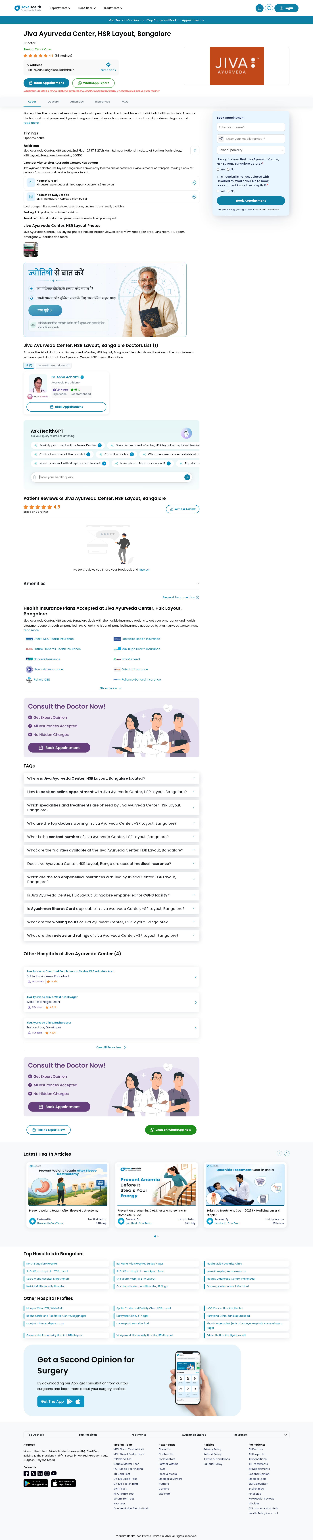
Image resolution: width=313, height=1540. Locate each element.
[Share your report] (34, 477)
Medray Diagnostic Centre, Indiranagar (231, 1278)
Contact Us (166, 1454)
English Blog (256, 1488)
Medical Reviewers (170, 1479)
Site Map (164, 1494)
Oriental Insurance (135, 669)
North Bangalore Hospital (41, 1263)
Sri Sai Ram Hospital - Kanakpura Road (140, 1271)
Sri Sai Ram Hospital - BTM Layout (47, 1271)
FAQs (125, 101)
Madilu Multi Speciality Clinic (224, 1263)
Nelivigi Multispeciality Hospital (45, 1286)
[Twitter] (33, 1473)
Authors (164, 1484)
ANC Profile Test (124, 1494)
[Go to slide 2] (158, 1236)
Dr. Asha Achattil (65, 377)
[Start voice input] (187, 477)
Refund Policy (212, 1454)
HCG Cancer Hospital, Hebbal (225, 1308)
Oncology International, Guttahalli (228, 1286)
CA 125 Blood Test (125, 1479)
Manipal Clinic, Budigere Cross (45, 1323)
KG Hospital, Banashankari (132, 1323)
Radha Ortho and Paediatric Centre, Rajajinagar (56, 1316)
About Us (165, 1449)
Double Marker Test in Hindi (131, 1508)
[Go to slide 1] (155, 1236)
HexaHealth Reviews (261, 1498)
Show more (108, 688)
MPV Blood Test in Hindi (129, 1449)
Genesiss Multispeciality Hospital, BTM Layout (54, 1335)
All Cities (254, 1503)
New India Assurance (48, 669)
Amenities (77, 101)
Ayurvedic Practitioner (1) (54, 365)
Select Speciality (230, 150)
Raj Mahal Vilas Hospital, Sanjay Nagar (139, 1263)
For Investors (167, 1459)
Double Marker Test (126, 1464)
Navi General (131, 659)
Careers (164, 1488)
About (32, 101)
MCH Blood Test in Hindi (129, 1454)
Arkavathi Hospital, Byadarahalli (226, 1335)
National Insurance (47, 659)
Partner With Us (168, 1464)
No (233, 169)
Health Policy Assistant (263, 1513)
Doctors (53, 101)
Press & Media (168, 1474)
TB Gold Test (122, 1474)
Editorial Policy (213, 1464)
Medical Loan (257, 1479)
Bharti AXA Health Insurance (54, 639)
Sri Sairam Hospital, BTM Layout (135, 1278)
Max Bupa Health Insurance (141, 649)
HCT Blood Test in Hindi (128, 1469)
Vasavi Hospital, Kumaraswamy (226, 1271)
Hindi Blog (255, 1494)
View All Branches (108, 1047)
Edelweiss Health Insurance (141, 639)
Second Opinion (259, 1474)
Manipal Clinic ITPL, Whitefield (44, 1308)
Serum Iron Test (124, 1498)
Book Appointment (69, 407)
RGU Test (119, 1503)
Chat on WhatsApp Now (173, 1130)
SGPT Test (120, 1488)
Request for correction (179, 597)
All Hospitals (256, 1454)
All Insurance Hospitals (263, 1508)
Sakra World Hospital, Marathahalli (47, 1278)
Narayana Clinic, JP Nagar (132, 1316)
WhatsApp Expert (96, 83)
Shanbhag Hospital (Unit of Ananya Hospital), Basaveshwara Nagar (244, 1326)
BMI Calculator (258, 1484)
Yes (223, 169)
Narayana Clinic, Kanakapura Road (228, 1316)
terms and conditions (266, 209)
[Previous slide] (279, 1153)
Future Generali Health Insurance (57, 649)
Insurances (102, 101)
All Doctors (256, 1449)
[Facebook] (26, 1473)
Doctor (30, 43)
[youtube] (54, 1473)
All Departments (259, 1469)
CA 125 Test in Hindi (126, 1484)
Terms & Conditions (217, 1459)
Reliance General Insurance (141, 679)
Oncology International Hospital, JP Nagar (142, 1286)
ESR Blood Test (123, 1459)
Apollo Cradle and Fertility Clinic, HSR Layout (143, 1308)
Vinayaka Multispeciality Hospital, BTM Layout (144, 1335)
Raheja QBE (42, 679)
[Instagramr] (47, 1473)
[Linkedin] (40, 1473)
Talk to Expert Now (51, 1130)
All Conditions (258, 1459)
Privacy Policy (212, 1449)
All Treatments (258, 1464)
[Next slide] (286, 1153)
